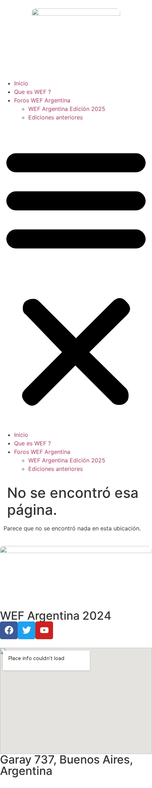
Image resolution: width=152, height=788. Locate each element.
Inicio (21, 83)
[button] (76, 276)
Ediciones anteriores (55, 117)
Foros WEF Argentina (42, 100)
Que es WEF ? (32, 91)
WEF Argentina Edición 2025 (66, 108)
